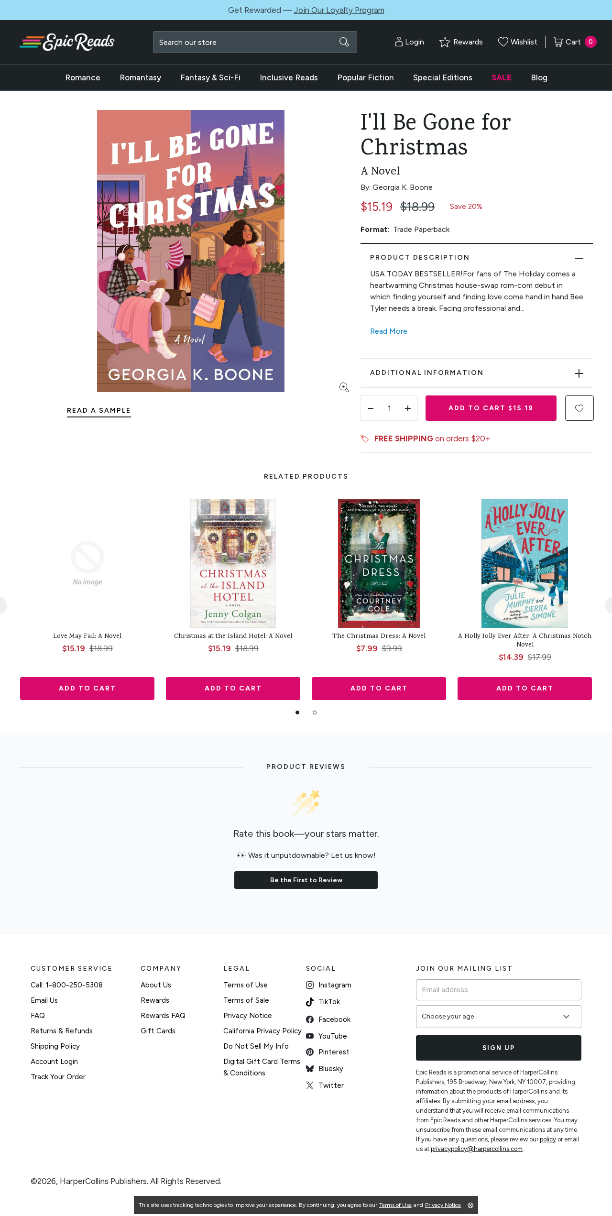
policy (548, 1139)
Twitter (331, 1085)
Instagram (334, 985)
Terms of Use (245, 985)
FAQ (38, 1015)
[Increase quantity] (407, 408)
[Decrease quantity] (370, 408)
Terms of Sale (246, 1000)
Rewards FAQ (163, 1015)
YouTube (332, 1036)
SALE (502, 77)
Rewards (155, 1000)
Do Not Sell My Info (256, 1046)
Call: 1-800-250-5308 (67, 985)
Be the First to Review (306, 880)
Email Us (44, 1000)
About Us (156, 985)
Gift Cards (158, 1031)
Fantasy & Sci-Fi (210, 77)
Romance (82, 77)
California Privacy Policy (262, 1031)
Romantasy (140, 77)
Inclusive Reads (289, 77)
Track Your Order (58, 1077)
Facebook (334, 1019)
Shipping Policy (55, 1046)
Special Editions (442, 77)
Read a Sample (99, 410)
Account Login (54, 1061)
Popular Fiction (365, 77)
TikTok (329, 1001)
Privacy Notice (247, 1015)
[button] (579, 408)
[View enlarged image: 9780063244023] (191, 251)
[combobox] (255, 42)
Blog (539, 77)
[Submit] (344, 42)
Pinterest (334, 1052)
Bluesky (330, 1068)
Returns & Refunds (62, 1031)
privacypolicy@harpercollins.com (477, 1148)
